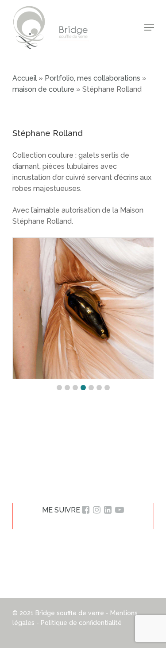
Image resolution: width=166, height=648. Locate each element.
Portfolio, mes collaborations (92, 78)
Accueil (24, 78)
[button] (59, 387)
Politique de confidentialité (81, 622)
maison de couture (43, 89)
